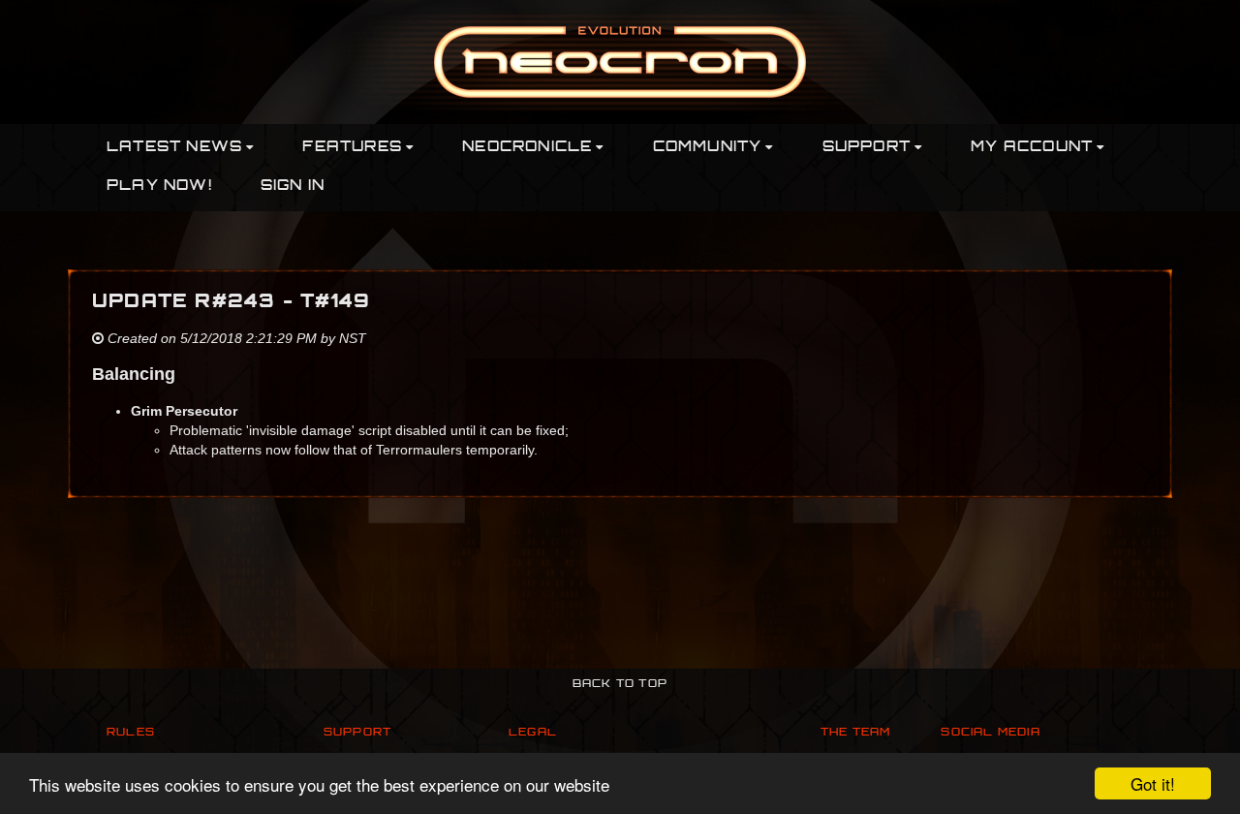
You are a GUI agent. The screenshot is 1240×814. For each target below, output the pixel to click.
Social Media (990, 733)
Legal (533, 733)
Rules (131, 733)
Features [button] (352, 148)
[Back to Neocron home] (620, 61)
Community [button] (707, 148)
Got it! (1153, 783)
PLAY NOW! (159, 186)
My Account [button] (1032, 148)
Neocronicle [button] (527, 148)
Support (357, 733)
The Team (856, 733)
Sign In (293, 186)
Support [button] (866, 148)
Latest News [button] (174, 148)
